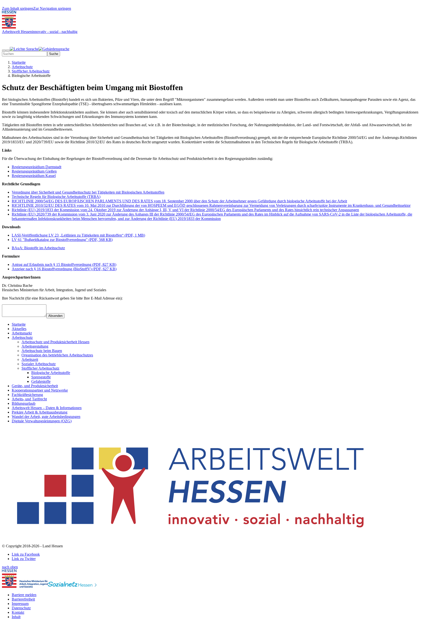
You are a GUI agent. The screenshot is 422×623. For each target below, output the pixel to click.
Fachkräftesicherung (27, 395)
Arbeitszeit (29, 359)
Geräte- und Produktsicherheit (35, 386)
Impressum (20, 604)
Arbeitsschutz (22, 337)
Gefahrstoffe (41, 381)
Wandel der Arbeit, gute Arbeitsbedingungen (46, 417)
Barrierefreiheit (23, 599)
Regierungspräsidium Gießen (34, 171)
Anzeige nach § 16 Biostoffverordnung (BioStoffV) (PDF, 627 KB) (64, 269)
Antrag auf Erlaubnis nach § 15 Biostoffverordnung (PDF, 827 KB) (64, 264)
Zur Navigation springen (52, 8)
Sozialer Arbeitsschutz (38, 364)
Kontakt (18, 612)
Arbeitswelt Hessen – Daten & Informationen (47, 408)
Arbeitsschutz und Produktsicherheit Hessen (55, 342)
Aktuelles (19, 329)
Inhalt (16, 617)
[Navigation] (4, 50)
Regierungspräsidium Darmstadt (36, 167)
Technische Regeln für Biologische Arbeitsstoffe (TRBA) (56, 197)
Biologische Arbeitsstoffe (50, 373)
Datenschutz (21, 608)
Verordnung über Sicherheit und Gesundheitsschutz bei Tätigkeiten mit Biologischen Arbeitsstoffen (88, 192)
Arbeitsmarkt (22, 333)
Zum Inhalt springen (17, 8)
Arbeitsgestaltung (34, 346)
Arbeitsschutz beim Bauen (41, 351)
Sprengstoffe (41, 377)
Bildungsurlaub (23, 403)
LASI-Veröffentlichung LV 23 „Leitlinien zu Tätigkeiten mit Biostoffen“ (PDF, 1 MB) (78, 235)
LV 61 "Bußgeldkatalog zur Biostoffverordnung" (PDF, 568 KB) (62, 240)
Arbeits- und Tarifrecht (29, 399)
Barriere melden (24, 595)
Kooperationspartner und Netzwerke (40, 390)
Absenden (55, 316)
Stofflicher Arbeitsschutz (40, 368)
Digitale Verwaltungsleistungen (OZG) (42, 421)
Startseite (19, 324)
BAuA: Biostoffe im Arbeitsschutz (38, 248)
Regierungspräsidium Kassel (34, 176)
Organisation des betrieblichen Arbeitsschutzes (57, 355)
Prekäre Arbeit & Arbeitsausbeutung (39, 412)
